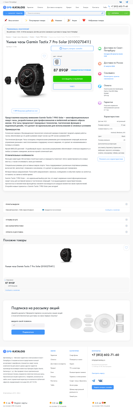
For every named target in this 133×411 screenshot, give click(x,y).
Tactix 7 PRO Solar (41, 37)
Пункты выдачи (12, 204)
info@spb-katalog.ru (98, 360)
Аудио (72, 364)
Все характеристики (14, 226)
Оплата (40, 7)
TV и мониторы (75, 368)
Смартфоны (74, 355)
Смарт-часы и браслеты (20, 37)
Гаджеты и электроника (78, 376)
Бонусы (85, 7)
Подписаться (28, 332)
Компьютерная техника (78, 372)
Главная (8, 37)
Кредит (69, 7)
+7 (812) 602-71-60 (119, 6)
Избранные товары (96, 20)
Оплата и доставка (14, 232)
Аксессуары (74, 385)
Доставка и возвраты (54, 7)
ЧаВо (105, 7)
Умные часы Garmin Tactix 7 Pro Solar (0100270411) (30, 266)
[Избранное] (44, 56)
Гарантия (30, 7)
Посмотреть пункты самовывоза (111, 77)
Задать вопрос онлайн (72, 48)
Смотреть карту (98, 373)
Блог (77, 7)
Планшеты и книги (76, 359)
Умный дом (73, 396)
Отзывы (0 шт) (12, 220)
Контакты (95, 7)
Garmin (32, 37)
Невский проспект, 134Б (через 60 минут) (20, 210)
